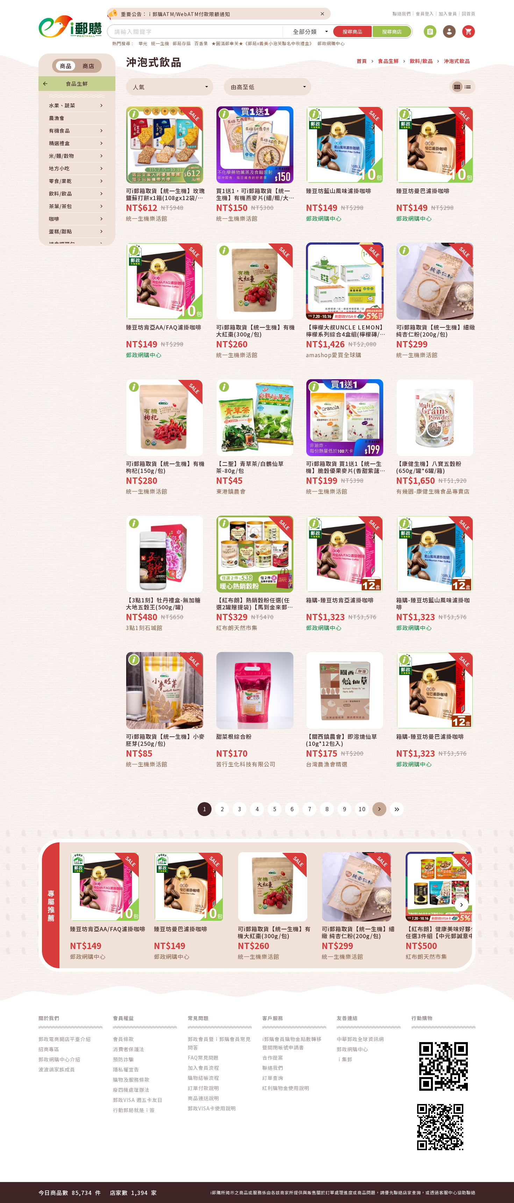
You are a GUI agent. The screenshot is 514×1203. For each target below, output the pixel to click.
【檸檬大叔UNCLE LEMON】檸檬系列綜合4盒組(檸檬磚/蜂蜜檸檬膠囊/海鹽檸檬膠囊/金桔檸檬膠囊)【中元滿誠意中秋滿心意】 (344, 331)
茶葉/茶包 (60, 206)
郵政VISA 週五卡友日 (138, 1099)
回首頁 (469, 13)
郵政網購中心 (331, 43)
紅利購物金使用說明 (285, 1087)
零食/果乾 (60, 180)
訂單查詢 (272, 1077)
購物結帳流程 (203, 1077)
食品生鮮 (77, 83)
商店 (88, 66)
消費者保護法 (128, 1049)
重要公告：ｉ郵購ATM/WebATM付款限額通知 (175, 13)
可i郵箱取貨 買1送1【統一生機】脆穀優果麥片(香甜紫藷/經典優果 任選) (344, 467)
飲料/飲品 (60, 193)
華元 (143, 43)
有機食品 (59, 130)
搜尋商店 (392, 31)
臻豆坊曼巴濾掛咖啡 (423, 191)
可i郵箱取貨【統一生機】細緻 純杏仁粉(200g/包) (435, 331)
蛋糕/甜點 (60, 231)
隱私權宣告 (126, 1069)
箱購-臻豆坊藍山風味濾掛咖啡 (433, 603)
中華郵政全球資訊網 (360, 1038)
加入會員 (448, 13)
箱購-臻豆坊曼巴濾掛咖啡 (430, 737)
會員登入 (425, 13)
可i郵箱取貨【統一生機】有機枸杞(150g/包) (165, 467)
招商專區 (48, 1049)
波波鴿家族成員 (56, 1069)
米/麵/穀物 (61, 155)
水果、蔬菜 (62, 105)
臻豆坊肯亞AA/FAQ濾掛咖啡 (163, 327)
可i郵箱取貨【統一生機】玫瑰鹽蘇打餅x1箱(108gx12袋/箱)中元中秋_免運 (165, 194)
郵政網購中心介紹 (59, 1059)
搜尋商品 (352, 31)
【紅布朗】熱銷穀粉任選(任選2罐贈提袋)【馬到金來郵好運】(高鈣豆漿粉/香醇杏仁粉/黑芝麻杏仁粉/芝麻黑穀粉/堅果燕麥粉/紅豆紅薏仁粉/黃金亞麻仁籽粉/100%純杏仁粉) (255, 603)
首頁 (362, 60)
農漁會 (57, 117)
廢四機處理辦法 (131, 1089)
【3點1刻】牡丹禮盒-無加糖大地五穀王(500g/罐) (163, 603)
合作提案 (272, 1057)
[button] (70, 905)
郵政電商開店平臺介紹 (64, 1038)
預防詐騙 (123, 1059)
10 (362, 809)
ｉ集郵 (344, 1059)
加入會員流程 (203, 1067)
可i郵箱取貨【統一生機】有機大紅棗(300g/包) (255, 331)
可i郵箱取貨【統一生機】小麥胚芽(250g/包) (165, 740)
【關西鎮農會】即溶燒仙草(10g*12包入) (341, 740)
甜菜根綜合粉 (234, 737)
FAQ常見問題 (203, 1057)
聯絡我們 (402, 13)
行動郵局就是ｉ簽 (134, 1109)
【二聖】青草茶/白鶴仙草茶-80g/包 (250, 467)
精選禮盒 (59, 143)
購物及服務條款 (131, 1079)
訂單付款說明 (203, 1087)
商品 (66, 66)
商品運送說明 (203, 1098)
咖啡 (54, 218)
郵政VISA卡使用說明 (212, 1108)
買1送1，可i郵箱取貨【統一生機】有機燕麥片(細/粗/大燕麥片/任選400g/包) (255, 194)
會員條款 (123, 1038)
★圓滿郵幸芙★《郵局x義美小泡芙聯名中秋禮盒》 (263, 43)
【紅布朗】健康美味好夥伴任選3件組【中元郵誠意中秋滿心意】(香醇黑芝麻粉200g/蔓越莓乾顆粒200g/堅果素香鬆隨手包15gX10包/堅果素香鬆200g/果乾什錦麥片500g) (444, 932)
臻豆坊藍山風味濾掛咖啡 (338, 191)
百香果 (201, 43)
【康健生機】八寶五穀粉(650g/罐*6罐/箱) (429, 467)
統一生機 (160, 43)
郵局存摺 (182, 43)
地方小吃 (59, 168)
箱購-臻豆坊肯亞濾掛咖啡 (340, 600)
